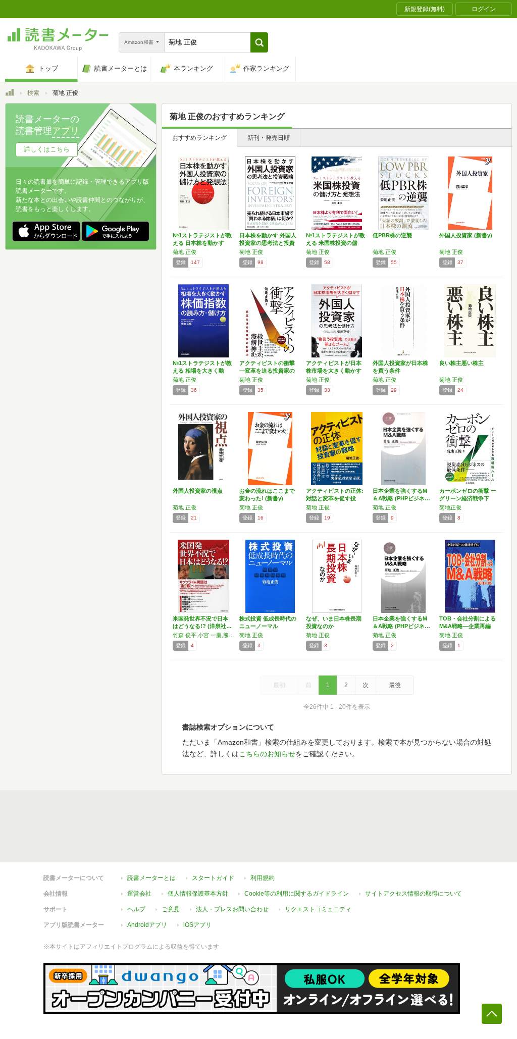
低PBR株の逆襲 (392, 235)
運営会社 (139, 894)
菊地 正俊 (184, 252)
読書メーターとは (151, 878)
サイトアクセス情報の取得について (413, 894)
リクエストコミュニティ (318, 909)
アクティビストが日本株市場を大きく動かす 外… (333, 370)
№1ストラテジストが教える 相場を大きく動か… (202, 370)
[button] (259, 42)
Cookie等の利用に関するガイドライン (296, 894)
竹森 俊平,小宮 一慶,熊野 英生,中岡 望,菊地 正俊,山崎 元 (203, 635)
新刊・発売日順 (268, 137)
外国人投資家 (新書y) (465, 235)
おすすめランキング (199, 137)
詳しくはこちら (47, 149)
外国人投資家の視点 (198, 491)
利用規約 (262, 878)
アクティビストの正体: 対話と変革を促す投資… (335, 498)
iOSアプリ (197, 925)
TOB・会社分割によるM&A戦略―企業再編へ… (467, 626)
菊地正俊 (450, 507)
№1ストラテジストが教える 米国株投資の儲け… (335, 242)
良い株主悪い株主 (461, 363)
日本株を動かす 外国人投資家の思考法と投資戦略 (267, 242)
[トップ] (9, 93)
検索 (33, 92)
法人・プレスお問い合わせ (232, 909)
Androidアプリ (147, 925)
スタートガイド (213, 878)
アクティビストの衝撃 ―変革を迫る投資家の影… (267, 370)
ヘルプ (136, 909)
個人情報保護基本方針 (198, 894)
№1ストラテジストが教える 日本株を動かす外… (202, 242)
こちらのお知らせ (267, 754)
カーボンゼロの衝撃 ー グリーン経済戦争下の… (467, 498)
